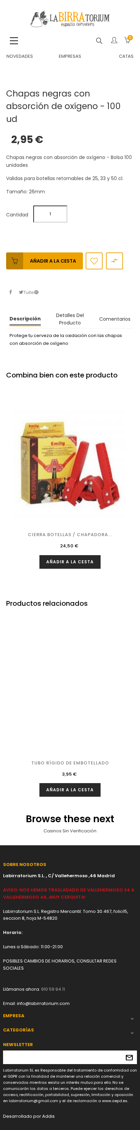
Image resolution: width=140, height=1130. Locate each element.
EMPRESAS (70, 56)
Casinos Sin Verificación (70, 831)
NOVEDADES (19, 56)
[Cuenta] (114, 41)
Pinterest (36, 292)
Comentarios (114, 319)
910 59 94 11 (53, 989)
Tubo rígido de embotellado (70, 763)
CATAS (126, 56)
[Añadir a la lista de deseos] (94, 260)
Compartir (10, 292)
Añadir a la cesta (53, 261)
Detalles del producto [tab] (70, 319)
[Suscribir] (129, 1057)
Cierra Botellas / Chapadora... (70, 534)
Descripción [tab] (25, 318)
